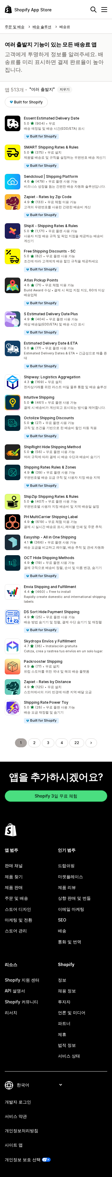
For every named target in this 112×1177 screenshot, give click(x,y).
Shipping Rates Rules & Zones (50, 467)
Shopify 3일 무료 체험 (56, 795)
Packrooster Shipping (43, 661)
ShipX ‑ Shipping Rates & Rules (51, 226)
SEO (62, 919)
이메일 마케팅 (71, 909)
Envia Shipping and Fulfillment (50, 586)
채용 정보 (67, 990)
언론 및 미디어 (71, 1012)
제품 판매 (14, 887)
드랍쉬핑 (66, 865)
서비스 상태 (69, 1055)
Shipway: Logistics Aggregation (52, 377)
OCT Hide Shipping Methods (49, 557)
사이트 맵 (14, 1144)
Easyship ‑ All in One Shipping (50, 537)
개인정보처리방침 (21, 1130)
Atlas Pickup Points (41, 280)
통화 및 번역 (69, 941)
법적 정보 (67, 1045)
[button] (56, 128)
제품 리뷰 (67, 887)
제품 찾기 (14, 876)
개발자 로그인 (18, 1101)
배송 (62, 930)
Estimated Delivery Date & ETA (51, 343)
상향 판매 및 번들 (74, 898)
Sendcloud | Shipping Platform (51, 176)
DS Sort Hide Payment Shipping (51, 612)
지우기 (65, 89)
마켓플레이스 (70, 876)
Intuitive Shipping (39, 397)
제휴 (62, 1034)
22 (76, 742)
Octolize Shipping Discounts (49, 418)
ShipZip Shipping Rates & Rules (51, 496)
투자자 (64, 1001)
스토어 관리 (16, 930)
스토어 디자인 (18, 909)
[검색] (93, 10)
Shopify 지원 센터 (22, 979)
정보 (62, 979)
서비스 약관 (16, 1116)
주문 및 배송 (16, 898)
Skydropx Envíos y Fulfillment (50, 641)
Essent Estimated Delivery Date (51, 118)
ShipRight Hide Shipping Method (52, 447)
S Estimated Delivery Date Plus (51, 314)
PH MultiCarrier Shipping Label (51, 517)
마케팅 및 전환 (18, 919)
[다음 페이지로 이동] (91, 742)
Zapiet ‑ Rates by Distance (47, 681)
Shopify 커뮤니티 (21, 1001)
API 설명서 (15, 990)
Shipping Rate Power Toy (46, 702)
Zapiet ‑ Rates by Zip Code (47, 197)
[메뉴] (104, 10)
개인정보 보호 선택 (23, 1159)
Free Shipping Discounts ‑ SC (50, 251)
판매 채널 (14, 865)
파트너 (64, 1023)
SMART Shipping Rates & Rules (51, 147)
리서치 (11, 1012)
